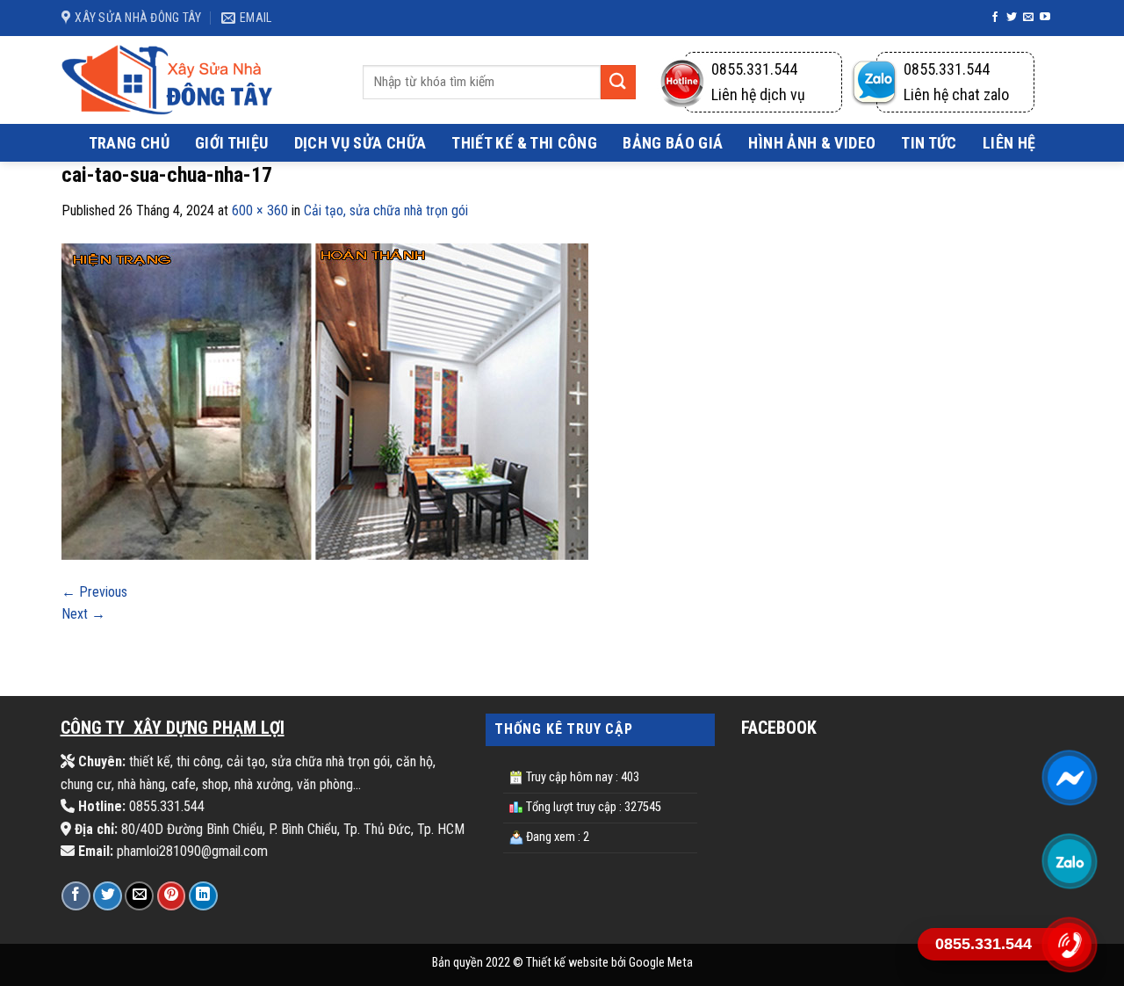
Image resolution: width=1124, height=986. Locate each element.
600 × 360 (260, 210)
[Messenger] (1069, 777)
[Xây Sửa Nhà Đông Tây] (166, 80)
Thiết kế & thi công (524, 143)
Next (83, 613)
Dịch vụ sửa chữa (360, 143)
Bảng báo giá (673, 143)
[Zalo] (1069, 860)
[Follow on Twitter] (1011, 17)
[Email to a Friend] (139, 895)
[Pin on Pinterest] (171, 895)
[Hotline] (1069, 944)
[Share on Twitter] (107, 895)
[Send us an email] (1028, 17)
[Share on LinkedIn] (203, 895)
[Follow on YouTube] (1045, 17)
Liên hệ (1009, 143)
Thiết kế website (567, 962)
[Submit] (618, 82)
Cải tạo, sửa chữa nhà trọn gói (386, 210)
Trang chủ (129, 143)
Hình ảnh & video (811, 143)
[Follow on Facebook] (995, 17)
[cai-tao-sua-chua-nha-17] (324, 400)
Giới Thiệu (232, 143)
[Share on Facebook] (75, 895)
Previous (94, 592)
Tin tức (929, 143)
